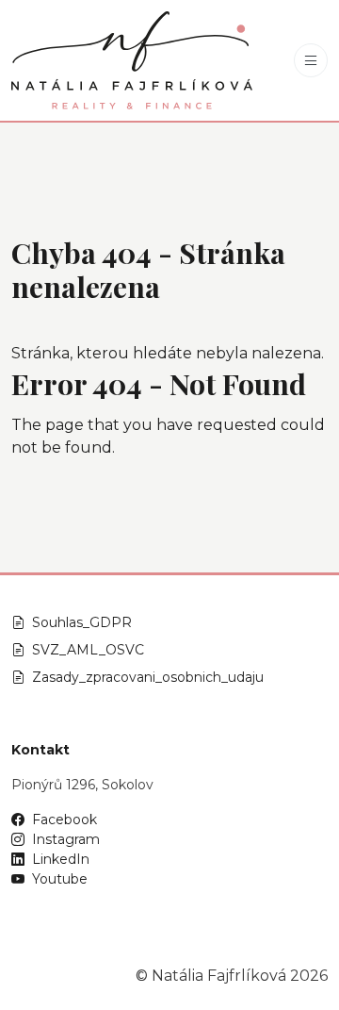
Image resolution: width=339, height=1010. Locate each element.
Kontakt (40, 749)
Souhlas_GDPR (82, 622)
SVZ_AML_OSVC (88, 649)
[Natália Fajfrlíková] (131, 60)
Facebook (64, 819)
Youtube (60, 878)
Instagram (66, 839)
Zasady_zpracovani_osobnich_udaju (148, 677)
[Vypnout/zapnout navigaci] (311, 60)
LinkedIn (60, 859)
